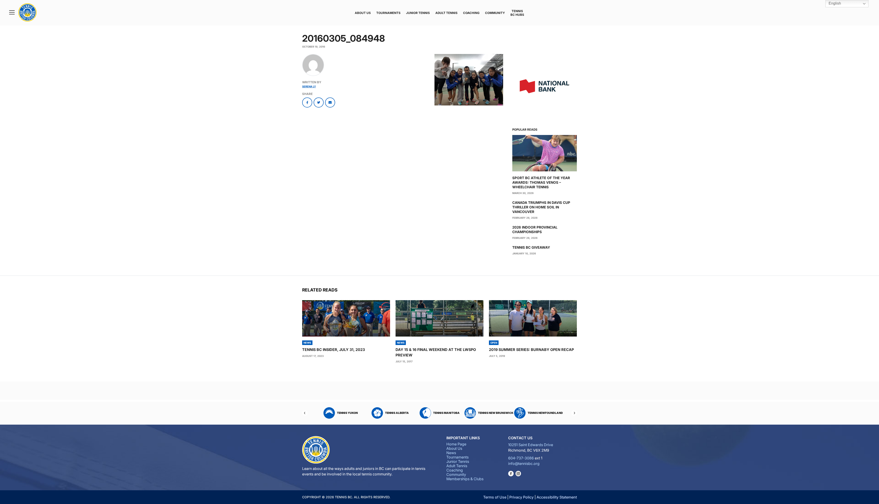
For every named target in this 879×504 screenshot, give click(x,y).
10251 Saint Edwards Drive (530, 444)
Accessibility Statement (557, 497)
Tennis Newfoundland (495, 413)
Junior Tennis (418, 13)
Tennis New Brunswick (446, 413)
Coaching (471, 13)
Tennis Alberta (347, 413)
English (834, 3)
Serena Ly (309, 86)
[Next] (574, 413)
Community (495, 13)
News (451, 452)
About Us (363, 13)
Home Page (456, 444)
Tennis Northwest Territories (541, 412)
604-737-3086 (521, 458)
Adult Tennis (446, 13)
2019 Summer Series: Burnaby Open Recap (531, 349)
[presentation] (346, 318)
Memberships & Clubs (464, 479)
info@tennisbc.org (524, 463)
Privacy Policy (521, 497)
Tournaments (388, 13)
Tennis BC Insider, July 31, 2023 (333, 349)
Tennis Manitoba (397, 413)
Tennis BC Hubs (517, 12)
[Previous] (305, 413)
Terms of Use (494, 497)
